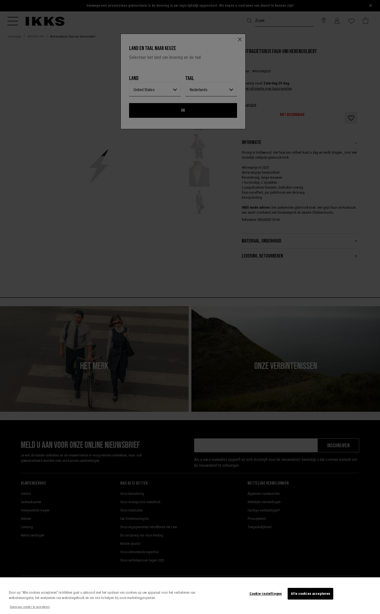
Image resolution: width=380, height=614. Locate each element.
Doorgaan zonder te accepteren (30, 607)
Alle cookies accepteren (310, 593)
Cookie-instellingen (266, 593)
